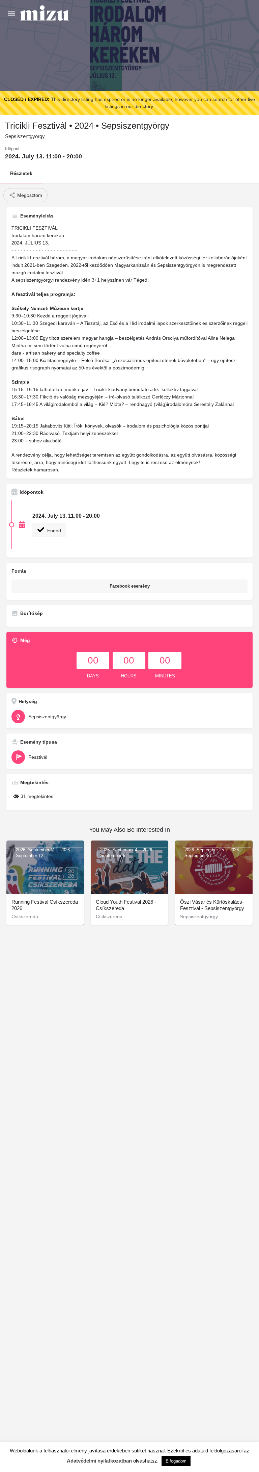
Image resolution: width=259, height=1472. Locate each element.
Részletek (21, 173)
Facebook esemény (130, 586)
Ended (53, 530)
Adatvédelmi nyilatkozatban (99, 1461)
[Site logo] (45, 13)
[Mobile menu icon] (11, 13)
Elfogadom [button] (176, 1461)
